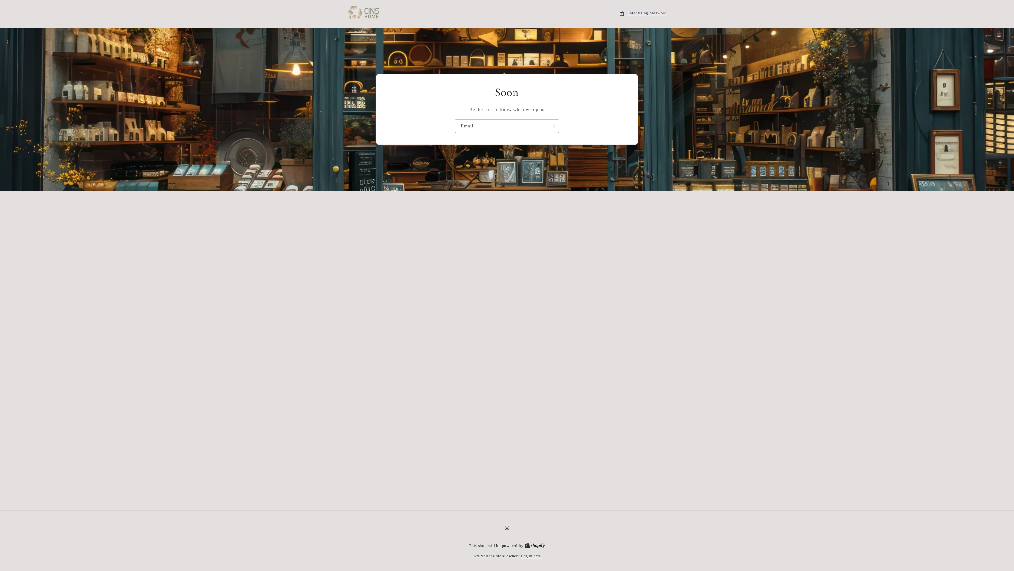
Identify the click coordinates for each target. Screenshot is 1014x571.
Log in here (531, 556)
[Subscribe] (552, 126)
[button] (643, 13)
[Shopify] (535, 546)
